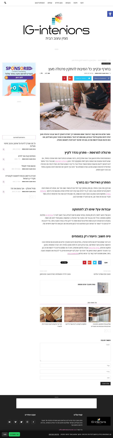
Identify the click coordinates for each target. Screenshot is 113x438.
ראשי (82, 3)
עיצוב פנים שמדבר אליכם (102, 274)
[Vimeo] (15, 422)
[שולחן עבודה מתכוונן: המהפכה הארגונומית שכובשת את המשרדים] (100, 314)
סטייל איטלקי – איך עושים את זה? (23, 188)
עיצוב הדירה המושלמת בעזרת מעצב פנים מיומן (55, 274)
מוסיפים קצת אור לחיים (27, 156)
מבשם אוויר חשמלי (28, 166)
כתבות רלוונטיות (104, 302)
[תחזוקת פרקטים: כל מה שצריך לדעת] (75, 314)
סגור (4, 434)
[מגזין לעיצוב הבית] (56, 27)
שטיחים (50, 3)
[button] (110, 14)
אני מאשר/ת (14, 434)
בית (110, 60)
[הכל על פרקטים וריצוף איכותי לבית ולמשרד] (51, 314)
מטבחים (68, 3)
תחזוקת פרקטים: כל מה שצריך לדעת (76, 324)
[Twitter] (21, 422)
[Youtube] (9, 422)
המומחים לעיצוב (40, 3)
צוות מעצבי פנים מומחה (101, 73)
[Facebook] (33, 422)
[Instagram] (27, 422)
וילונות (75, 3)
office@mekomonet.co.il (67, 430)
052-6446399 (73, 253)
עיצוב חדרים (59, 3)
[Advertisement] (56, 53)
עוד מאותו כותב (92, 302)
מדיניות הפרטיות (54, 434)
